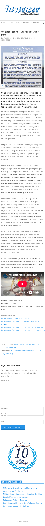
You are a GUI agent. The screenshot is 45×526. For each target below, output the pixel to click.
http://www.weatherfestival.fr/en (15, 318)
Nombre (4, 408)
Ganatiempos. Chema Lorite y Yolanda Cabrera (22, 503)
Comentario (4, 381)
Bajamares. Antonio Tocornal (15, 500)
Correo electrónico (4, 415)
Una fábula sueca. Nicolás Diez (16, 506)
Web (2, 422)
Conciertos (5, 40)
